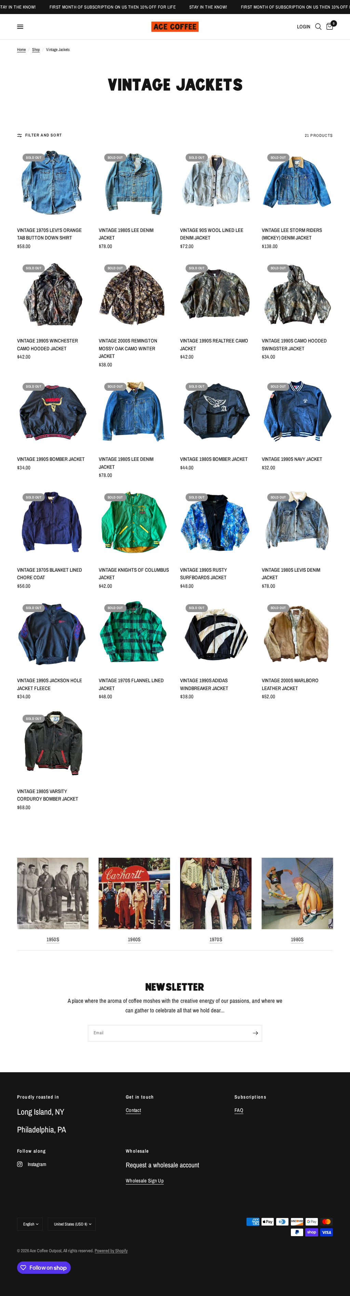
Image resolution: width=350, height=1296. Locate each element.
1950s (52, 939)
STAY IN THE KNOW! (190, 7)
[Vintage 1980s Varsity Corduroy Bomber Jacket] (53, 745)
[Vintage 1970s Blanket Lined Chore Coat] (53, 523)
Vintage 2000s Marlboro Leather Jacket (290, 684)
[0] (328, 26)
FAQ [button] (238, 1110)
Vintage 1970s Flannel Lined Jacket (131, 684)
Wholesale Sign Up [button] (145, 1180)
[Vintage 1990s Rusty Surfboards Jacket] (216, 523)
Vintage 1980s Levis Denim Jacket (291, 573)
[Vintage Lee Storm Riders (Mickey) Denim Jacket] (297, 184)
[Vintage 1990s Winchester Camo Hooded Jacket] (53, 295)
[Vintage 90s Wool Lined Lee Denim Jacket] (216, 184)
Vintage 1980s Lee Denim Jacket (126, 462)
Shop (36, 49)
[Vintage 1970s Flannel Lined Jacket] (134, 634)
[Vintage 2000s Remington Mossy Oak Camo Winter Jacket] (134, 295)
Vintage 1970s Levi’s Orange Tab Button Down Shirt (49, 234)
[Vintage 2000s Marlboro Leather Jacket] (297, 634)
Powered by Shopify (111, 1251)
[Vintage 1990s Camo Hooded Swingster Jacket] (297, 295)
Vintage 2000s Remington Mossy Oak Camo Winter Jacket (128, 348)
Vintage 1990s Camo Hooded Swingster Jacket (294, 344)
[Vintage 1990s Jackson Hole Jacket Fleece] (53, 634)
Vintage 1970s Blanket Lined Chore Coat (49, 573)
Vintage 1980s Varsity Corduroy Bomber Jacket (47, 795)
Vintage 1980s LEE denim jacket (126, 234)
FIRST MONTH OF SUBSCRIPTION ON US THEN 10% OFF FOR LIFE (94, 7)
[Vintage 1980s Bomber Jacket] (216, 413)
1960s (134, 939)
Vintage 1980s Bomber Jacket (214, 459)
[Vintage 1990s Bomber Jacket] (53, 413)
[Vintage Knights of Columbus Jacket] (134, 523)
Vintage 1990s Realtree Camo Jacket (214, 344)
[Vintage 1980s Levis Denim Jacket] (297, 523)
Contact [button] (133, 1110)
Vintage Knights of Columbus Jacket (134, 573)
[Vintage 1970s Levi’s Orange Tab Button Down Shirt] (53, 184)
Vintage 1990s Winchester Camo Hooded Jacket (47, 344)
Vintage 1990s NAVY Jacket (292, 459)
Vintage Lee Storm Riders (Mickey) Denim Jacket (292, 234)
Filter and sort (43, 135)
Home (21, 49)
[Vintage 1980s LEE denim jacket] (134, 184)
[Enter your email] (255, 1033)
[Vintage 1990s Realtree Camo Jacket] (216, 295)
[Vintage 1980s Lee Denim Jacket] (134, 413)
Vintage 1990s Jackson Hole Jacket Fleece (49, 684)
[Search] (318, 26)
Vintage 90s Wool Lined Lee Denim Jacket (211, 234)
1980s (297, 939)
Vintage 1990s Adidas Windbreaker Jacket (204, 684)
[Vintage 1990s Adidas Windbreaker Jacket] (216, 634)
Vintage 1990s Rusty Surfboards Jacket (203, 573)
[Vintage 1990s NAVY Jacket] (297, 413)
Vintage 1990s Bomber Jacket (51, 459)
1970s (216, 939)
